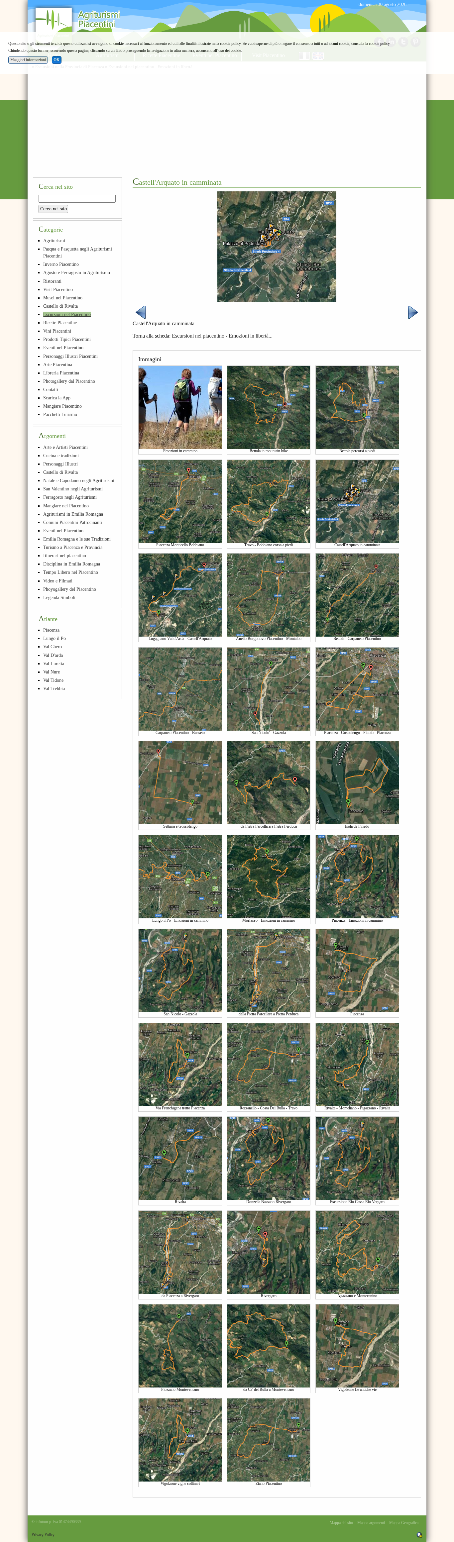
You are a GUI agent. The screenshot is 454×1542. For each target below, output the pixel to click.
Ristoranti (52, 281)
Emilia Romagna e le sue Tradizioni (77, 539)
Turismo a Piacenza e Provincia (72, 547)
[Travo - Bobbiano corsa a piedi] (268, 500)
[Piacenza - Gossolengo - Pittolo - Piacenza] (357, 688)
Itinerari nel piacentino (64, 555)
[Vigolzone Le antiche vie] (357, 1345)
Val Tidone (53, 680)
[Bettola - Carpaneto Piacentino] (357, 594)
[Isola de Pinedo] (357, 782)
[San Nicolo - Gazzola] (180, 970)
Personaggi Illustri (60, 463)
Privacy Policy (43, 1534)
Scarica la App (56, 397)
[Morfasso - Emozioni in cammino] (268, 876)
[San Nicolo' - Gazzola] (268, 688)
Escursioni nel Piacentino (67, 314)
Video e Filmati (57, 580)
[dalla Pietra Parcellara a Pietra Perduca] (268, 970)
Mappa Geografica (403, 1522)
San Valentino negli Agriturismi (73, 488)
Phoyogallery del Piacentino (69, 589)
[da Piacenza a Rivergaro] (180, 1251)
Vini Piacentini (57, 331)
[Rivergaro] (268, 1251)
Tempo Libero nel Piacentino (70, 572)
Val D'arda (53, 655)
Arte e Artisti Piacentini (65, 447)
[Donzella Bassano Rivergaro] (268, 1158)
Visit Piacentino (58, 289)
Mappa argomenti (371, 1522)
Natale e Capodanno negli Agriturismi (78, 480)
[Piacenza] (357, 970)
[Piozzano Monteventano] (180, 1345)
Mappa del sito (341, 1522)
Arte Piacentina (57, 364)
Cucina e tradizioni (61, 455)
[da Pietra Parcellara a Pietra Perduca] (268, 782)
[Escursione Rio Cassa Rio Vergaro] (357, 1158)
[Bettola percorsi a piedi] (357, 407)
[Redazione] (419, 1534)
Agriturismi (54, 240)
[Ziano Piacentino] (268, 1439)
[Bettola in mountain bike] (268, 407)
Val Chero (52, 646)
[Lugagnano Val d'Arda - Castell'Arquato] (180, 594)
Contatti (50, 389)
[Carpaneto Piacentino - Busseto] (180, 688)
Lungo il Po (54, 638)
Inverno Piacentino (61, 264)
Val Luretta (53, 663)
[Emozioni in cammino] (180, 407)
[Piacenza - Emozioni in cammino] (357, 876)
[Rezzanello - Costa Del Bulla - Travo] (268, 1064)
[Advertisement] (227, 122)
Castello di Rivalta (60, 306)
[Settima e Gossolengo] (180, 782)
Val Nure (51, 671)
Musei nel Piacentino (62, 297)
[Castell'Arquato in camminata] (357, 500)
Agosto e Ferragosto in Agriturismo (76, 272)
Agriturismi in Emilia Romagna (73, 514)
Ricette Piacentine (60, 322)
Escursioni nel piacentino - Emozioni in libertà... (222, 336)
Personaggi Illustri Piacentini (70, 356)
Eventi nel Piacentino (63, 347)
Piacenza (51, 630)
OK (56, 59)
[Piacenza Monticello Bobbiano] (180, 500)
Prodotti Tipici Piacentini (67, 339)
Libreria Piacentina (61, 372)
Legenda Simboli (59, 597)
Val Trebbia (54, 688)
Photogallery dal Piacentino (69, 381)
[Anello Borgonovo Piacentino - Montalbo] (268, 594)
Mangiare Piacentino (62, 406)
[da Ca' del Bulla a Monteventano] (268, 1345)
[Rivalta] (180, 1158)
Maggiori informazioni (28, 59)
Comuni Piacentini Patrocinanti (72, 522)
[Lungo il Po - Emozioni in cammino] (180, 876)
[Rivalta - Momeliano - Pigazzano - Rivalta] (357, 1064)
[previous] (141, 312)
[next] (413, 312)
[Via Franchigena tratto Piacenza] (180, 1064)
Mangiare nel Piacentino (66, 505)
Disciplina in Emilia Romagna (71, 563)
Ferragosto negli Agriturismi (70, 497)
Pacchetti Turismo (60, 414)
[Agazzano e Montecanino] (357, 1251)
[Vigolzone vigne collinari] (180, 1439)
